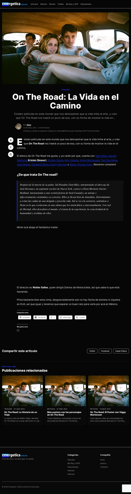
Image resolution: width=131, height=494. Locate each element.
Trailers (61, 4)
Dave (29, 125)
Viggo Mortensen (90, 160)
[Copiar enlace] (11, 154)
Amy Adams (71, 160)
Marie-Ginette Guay (81, 164)
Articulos (34, 4)
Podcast (71, 474)
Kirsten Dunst (55, 160)
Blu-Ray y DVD (72, 4)
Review (52, 4)
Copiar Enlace (121, 351)
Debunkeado (86, 4)
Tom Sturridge (109, 160)
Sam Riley (101, 155)
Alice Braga (23, 164)
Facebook (105, 351)
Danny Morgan (58, 164)
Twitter (92, 351)
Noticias (43, 4)
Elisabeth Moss (40, 164)
